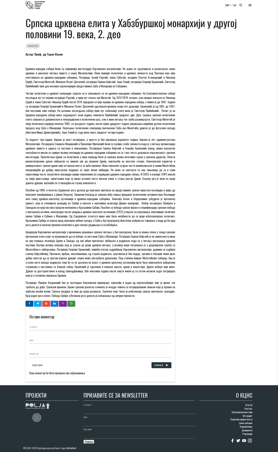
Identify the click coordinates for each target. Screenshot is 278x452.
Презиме (87, 429)
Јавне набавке (245, 423)
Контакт (248, 408)
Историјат (247, 415)
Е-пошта (88, 404)
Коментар (34, 353)
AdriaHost (71, 448)
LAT (234, 5)
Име (31, 340)
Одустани (37, 365)
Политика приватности (241, 419)
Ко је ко (248, 405)
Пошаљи (161, 365)
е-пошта (33, 326)
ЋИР (227, 5)
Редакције (247, 433)
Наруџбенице (246, 426)
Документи (247, 430)
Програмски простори (242, 412)
